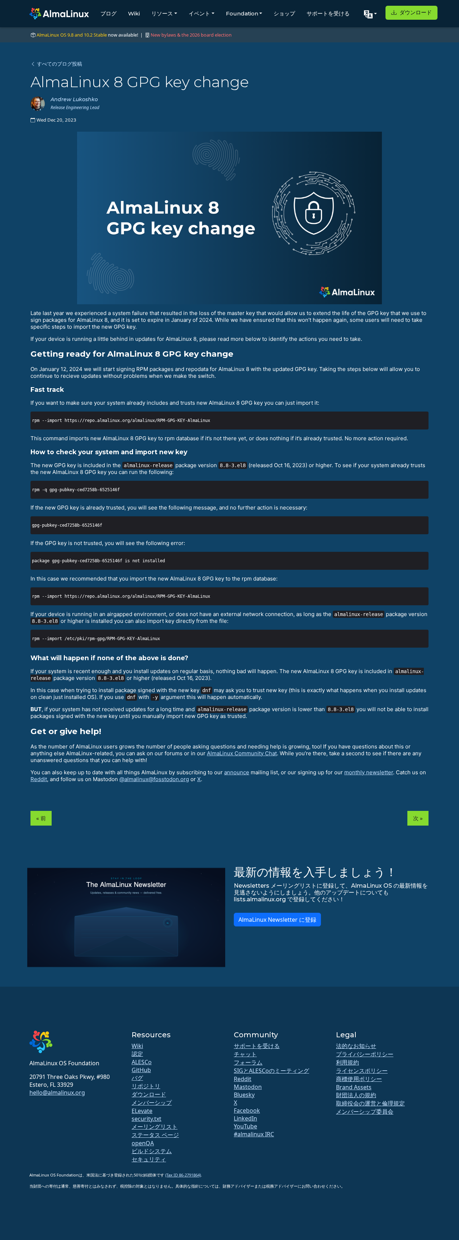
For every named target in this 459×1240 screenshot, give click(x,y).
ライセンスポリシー (362, 1071)
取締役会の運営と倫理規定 (370, 1103)
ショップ (284, 13)
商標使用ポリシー (359, 1079)
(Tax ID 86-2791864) (183, 1175)
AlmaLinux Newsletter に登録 (277, 920)
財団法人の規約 (356, 1095)
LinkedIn (245, 1118)
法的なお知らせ (356, 1046)
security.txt (146, 1119)
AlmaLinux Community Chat (242, 753)
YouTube (245, 1126)
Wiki (134, 13)
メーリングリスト (155, 1127)
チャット (245, 1054)
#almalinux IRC (254, 1134)
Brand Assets (354, 1087)
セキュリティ (149, 1159)
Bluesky (244, 1095)
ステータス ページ (155, 1135)
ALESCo (142, 1062)
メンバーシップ (152, 1103)
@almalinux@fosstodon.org (154, 779)
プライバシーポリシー (364, 1054)
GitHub (141, 1070)
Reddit (38, 779)
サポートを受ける (328, 13)
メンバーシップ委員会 (364, 1111)
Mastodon (248, 1087)
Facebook (247, 1110)
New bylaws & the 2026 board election (191, 35)
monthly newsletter (368, 772)
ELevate (142, 1111)
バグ (137, 1078)
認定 (137, 1054)
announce (236, 772)
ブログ (108, 13)
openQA (143, 1143)
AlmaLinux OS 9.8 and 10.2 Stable (72, 35)
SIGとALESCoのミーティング (271, 1071)
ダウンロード (415, 12)
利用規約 (347, 1062)
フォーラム (248, 1062)
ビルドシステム (152, 1151)
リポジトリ (146, 1086)
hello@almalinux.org (57, 1092)
